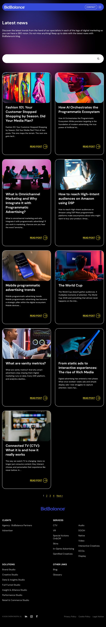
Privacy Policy (70, 616)
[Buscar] (98, 58)
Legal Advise (98, 616)
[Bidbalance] (14, 7)
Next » (60, 495)
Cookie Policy (84, 616)
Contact (91, 7)
